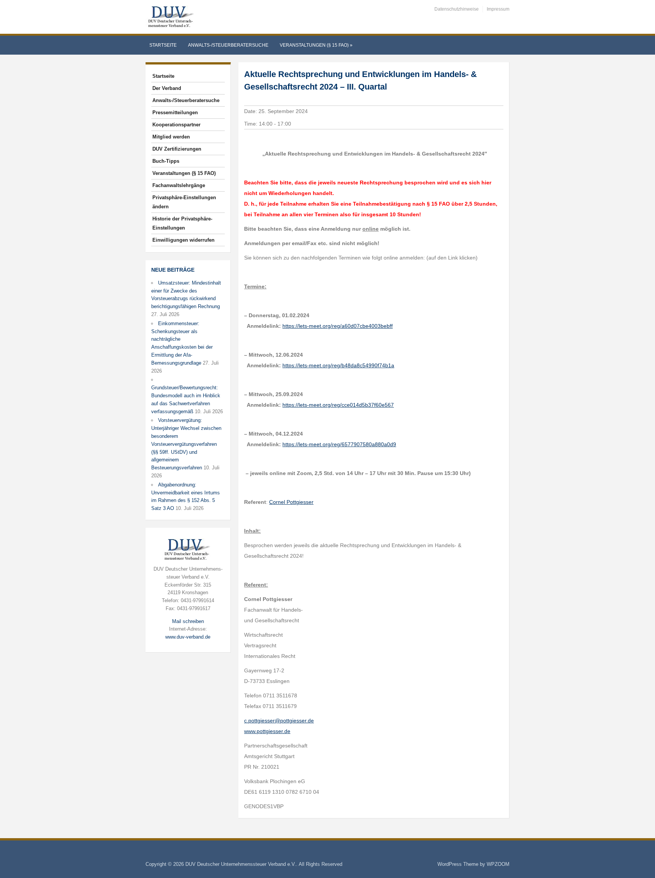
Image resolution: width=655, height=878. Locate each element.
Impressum (498, 9)
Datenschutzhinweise (456, 9)
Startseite (163, 45)
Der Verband (166, 88)
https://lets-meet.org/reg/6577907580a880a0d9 (339, 444)
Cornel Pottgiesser (291, 502)
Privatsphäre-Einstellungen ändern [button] (184, 202)
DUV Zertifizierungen (176, 149)
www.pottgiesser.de (267, 731)
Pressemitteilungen (175, 112)
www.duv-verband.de (187, 637)
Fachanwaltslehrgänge (178, 185)
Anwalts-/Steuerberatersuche (228, 45)
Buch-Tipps (165, 161)
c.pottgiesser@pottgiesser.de (279, 721)
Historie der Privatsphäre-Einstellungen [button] (182, 223)
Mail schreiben (188, 621)
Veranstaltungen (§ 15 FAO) (316, 45)
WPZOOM (498, 864)
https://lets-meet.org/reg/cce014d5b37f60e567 (338, 405)
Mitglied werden (171, 137)
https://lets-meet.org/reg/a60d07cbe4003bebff (337, 326)
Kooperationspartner (176, 124)
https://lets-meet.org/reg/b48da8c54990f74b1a (338, 365)
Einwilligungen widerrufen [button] (183, 240)
